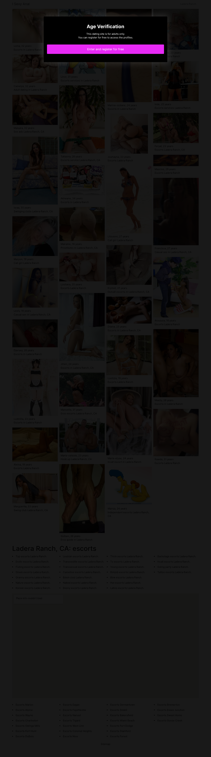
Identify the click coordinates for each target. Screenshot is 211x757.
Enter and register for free (105, 49)
